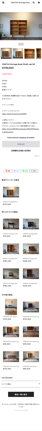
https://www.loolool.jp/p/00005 (14, 114)
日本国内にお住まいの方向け (21, 150)
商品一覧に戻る (21, 394)
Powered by (18, 410)
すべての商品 (6, 384)
